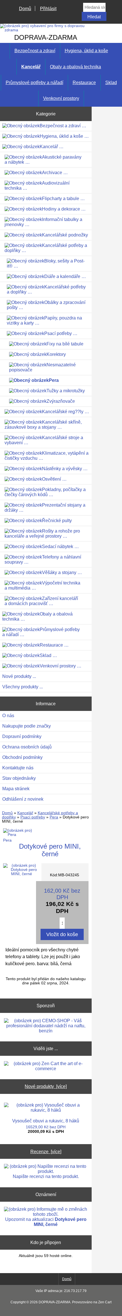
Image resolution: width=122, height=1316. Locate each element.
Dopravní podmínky (21, 736)
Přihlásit (48, 8)
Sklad (111, 82)
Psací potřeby (32, 817)
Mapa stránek (16, 788)
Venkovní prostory (61, 98)
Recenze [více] (45, 1151)
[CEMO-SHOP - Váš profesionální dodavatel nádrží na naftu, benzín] (46, 1026)
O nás (8, 715)
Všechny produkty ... (22, 686)
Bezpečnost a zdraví (34, 50)
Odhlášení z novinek (22, 799)
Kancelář (25, 813)
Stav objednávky (19, 778)
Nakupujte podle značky (26, 726)
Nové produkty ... (19, 676)
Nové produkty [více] (46, 1086)
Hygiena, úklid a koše (86, 50)
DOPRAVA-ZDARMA (54, 1302)
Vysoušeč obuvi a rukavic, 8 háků (45, 1120)
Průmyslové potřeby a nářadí (34, 82)
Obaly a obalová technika (75, 66)
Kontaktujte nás (17, 767)
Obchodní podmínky (22, 757)
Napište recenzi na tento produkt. (46, 1176)
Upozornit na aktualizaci (46, 1222)
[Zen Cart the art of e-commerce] (46, 1066)
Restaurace (84, 82)
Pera (54, 817)
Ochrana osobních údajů (27, 747)
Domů (25, 8)
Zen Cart (105, 1302)
